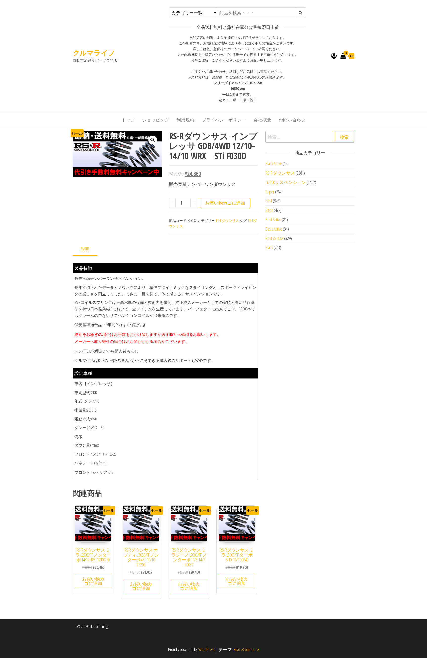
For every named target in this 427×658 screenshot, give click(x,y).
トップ (128, 120)
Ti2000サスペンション (285, 182)
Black (269, 247)
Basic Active (273, 229)
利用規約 (185, 120)
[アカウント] (334, 55)
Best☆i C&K (274, 238)
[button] (152, 140)
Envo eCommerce (246, 649)
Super (269, 192)
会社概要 (262, 120)
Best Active (273, 219)
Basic (269, 210)
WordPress (206, 649)
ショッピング (155, 120)
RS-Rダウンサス (227, 220)
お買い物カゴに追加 (225, 203)
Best (268, 201)
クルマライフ (94, 52)
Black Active (273, 163)
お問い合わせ (292, 120)
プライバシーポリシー (224, 120)
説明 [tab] (85, 249)
